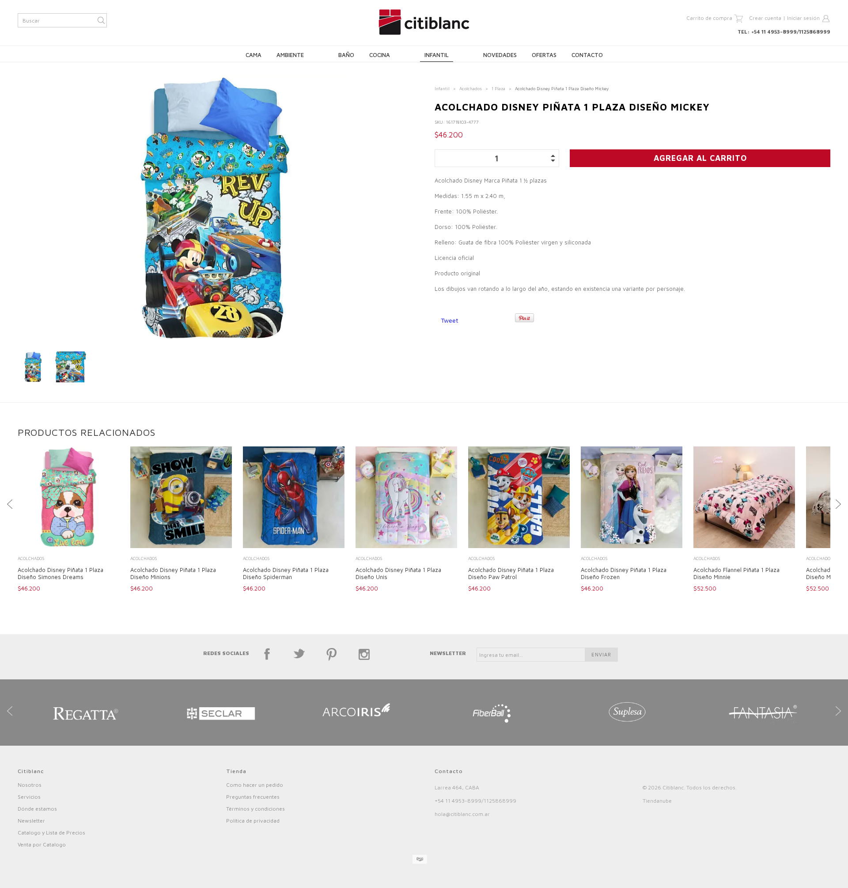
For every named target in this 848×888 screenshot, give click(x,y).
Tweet (449, 320)
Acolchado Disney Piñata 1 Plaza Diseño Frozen (623, 573)
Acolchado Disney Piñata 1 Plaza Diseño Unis (398, 573)
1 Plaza (498, 88)
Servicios (29, 796)
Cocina (379, 54)
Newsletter (31, 820)
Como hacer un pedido (254, 784)
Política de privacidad (253, 820)
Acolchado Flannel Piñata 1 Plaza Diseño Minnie (736, 573)
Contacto (587, 54)
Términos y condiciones (255, 808)
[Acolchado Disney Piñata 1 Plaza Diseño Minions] (181, 498)
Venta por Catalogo (42, 844)
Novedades (500, 54)
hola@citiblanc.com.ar (462, 814)
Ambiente (290, 54)
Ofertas (544, 54)
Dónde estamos (37, 808)
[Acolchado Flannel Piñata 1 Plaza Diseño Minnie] (744, 498)
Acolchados (470, 88)
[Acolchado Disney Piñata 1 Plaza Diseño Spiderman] (293, 498)
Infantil (436, 54)
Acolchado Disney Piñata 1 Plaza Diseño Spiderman (286, 573)
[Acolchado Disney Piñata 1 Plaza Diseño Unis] (406, 498)
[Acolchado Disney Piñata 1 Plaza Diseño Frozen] (631, 498)
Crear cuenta (765, 18)
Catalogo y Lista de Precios (51, 832)
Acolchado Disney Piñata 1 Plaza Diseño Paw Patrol (511, 573)
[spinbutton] (497, 158)
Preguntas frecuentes (253, 796)
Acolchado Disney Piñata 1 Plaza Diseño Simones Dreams (60, 573)
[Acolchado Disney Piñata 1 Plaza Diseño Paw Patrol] (519, 498)
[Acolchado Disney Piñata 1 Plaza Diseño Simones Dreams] (68, 498)
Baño (346, 54)
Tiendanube (657, 800)
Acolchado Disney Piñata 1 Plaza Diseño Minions (173, 573)
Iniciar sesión (803, 18)
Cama (253, 54)
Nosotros (30, 784)
